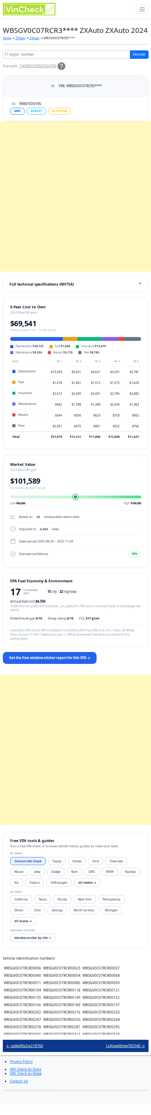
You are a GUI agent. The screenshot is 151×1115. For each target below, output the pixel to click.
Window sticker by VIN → (32, 938)
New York (85, 899)
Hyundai (130, 872)
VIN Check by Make (26, 1073)
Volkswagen (59, 882)
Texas (43, 899)
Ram (74, 872)
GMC (91, 872)
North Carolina (84, 910)
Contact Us (19, 1081)
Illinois (18, 910)
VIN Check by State (25, 1069)
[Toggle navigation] (142, 9)
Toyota (56, 861)
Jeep (37, 872)
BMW (110, 872)
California (21, 899)
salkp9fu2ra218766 (24, 1045)
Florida (62, 899)
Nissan (19, 872)
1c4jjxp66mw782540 (125, 1045)
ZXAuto (20, 38)
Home (7, 38)
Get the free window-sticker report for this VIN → (49, 657)
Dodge (55, 872)
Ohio (37, 910)
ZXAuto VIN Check (27, 861)
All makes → (87, 882)
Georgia (57, 910)
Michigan (111, 910)
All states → (23, 921)
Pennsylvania (111, 899)
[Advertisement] (75, 196)
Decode (139, 54)
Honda (76, 861)
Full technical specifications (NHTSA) (41, 284)
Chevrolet (116, 861)
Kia (16, 882)
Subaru (34, 882)
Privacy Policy (21, 1061)
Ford (95, 861)
